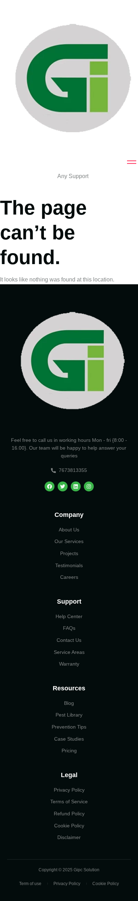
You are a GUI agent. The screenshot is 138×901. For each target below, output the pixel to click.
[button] (69, 176)
